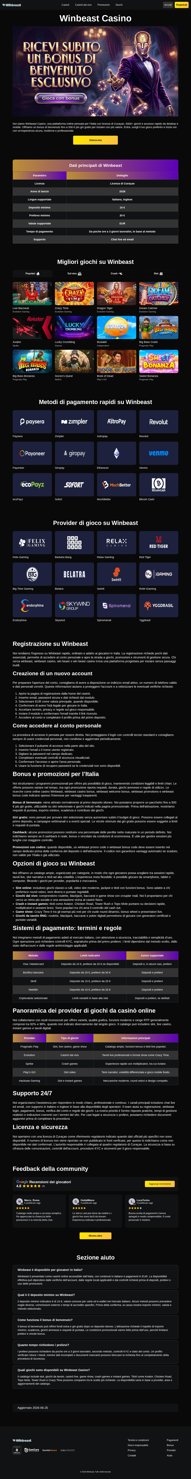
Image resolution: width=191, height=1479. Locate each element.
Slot (156, 273)
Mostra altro (95, 1235)
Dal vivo (72, 273)
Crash (114, 273)
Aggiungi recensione (160, 1184)
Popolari (30, 273)
